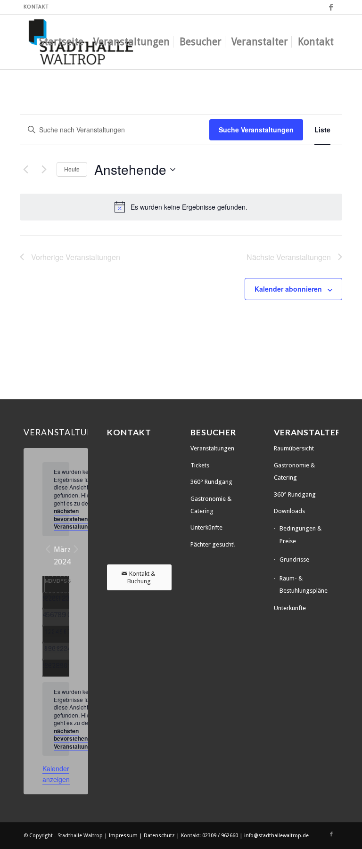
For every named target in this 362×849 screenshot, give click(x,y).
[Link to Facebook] (331, 7)
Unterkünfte (206, 527)
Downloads (289, 510)
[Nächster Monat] (76, 549)
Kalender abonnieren (288, 289)
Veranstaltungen (212, 448)
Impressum (124, 836)
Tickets (199, 465)
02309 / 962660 (220, 836)
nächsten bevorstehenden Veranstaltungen (76, 518)
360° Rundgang (211, 481)
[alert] (181, 207)
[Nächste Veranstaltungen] (43, 169)
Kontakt (36, 7)
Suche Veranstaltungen (256, 129)
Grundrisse (294, 559)
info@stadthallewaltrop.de (276, 836)
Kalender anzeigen (56, 774)
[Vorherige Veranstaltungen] (25, 169)
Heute (72, 169)
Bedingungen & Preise (300, 534)
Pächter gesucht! (212, 544)
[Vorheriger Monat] (48, 549)
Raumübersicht (294, 448)
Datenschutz (160, 836)
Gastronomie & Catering (210, 504)
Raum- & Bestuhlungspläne (304, 584)
